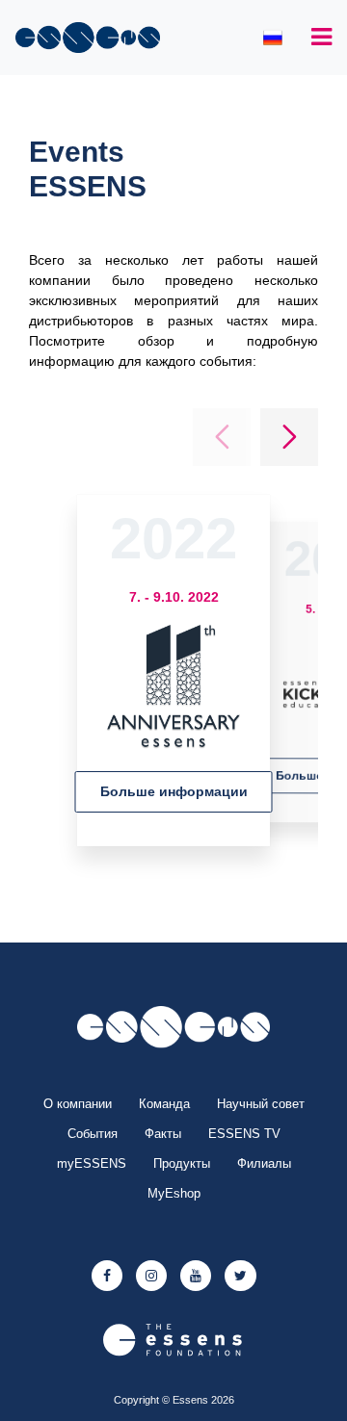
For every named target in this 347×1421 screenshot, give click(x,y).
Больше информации (174, 791)
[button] (289, 437)
